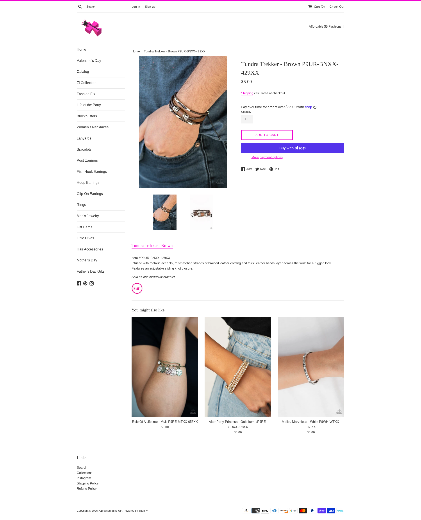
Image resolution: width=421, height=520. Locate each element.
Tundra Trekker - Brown (152, 245)
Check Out (337, 6)
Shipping (247, 93)
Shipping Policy (88, 483)
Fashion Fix (86, 94)
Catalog (83, 71)
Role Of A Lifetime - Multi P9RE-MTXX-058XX (165, 422)
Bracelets (84, 149)
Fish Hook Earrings (92, 171)
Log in (136, 6)
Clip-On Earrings (90, 194)
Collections (85, 473)
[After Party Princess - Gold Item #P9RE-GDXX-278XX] (238, 367)
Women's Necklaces (93, 127)
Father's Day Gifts (90, 271)
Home (81, 49)
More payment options (267, 157)
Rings (81, 205)
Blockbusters (87, 116)
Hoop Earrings (88, 182)
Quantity (246, 111)
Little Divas (85, 238)
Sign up (150, 6)
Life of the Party (89, 105)
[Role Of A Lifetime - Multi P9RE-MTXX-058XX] (165, 367)
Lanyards (84, 138)
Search (82, 467)
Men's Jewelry (88, 216)
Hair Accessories (90, 249)
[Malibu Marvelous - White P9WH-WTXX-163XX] (311, 367)
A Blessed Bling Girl (110, 510)
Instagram (84, 478)
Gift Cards (84, 227)
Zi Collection (86, 83)
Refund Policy (87, 488)
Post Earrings (87, 160)
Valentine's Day (89, 61)
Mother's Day (87, 260)
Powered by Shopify (136, 510)
